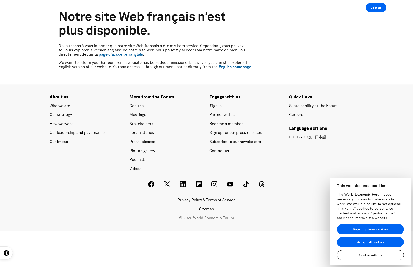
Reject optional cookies (370, 229)
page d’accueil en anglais (121, 54)
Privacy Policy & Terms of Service (206, 200)
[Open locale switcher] (6, 253)
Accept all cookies (370, 242)
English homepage (235, 67)
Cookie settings (370, 255)
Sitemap (206, 209)
